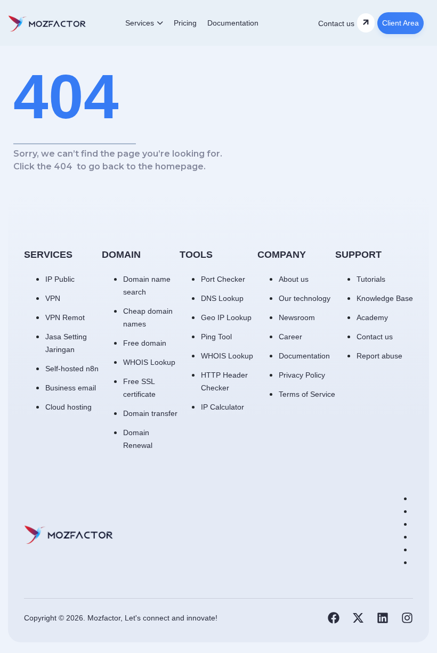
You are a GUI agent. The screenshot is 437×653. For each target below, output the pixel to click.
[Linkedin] (383, 618)
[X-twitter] (358, 618)
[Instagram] (407, 618)
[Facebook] (333, 618)
